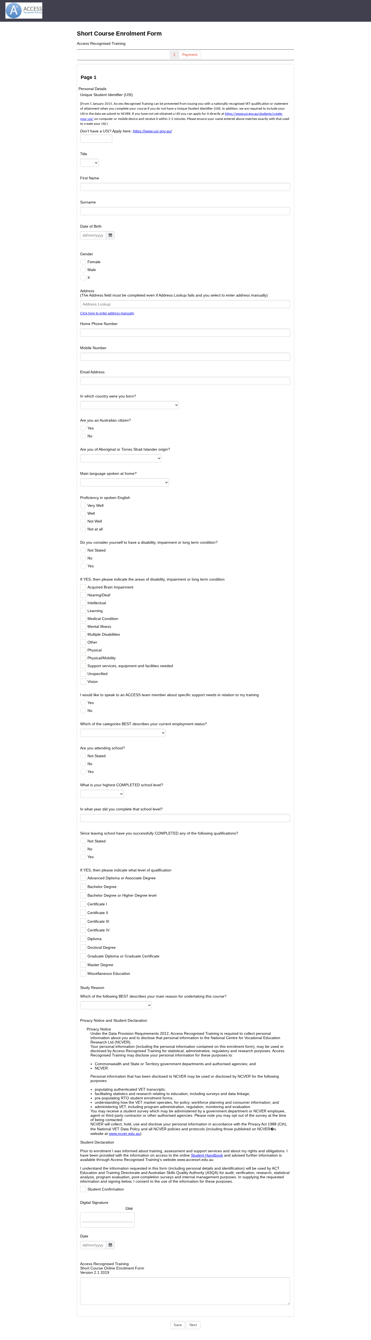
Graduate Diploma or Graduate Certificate (123, 956)
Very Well (95, 505)
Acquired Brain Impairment (110, 587)
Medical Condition (102, 618)
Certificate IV (98, 930)
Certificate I (97, 904)
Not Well (94, 521)
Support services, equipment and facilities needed (130, 666)
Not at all (95, 529)
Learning (95, 611)
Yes (90, 428)
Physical (94, 650)
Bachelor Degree (102, 886)
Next (193, 1325)
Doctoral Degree (101, 947)
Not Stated (96, 550)
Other (92, 642)
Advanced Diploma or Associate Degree (121, 878)
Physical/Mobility (101, 658)
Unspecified (97, 673)
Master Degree (100, 965)
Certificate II (97, 913)
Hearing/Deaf (98, 595)
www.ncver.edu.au (124, 1133)
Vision (92, 681)
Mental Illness (99, 626)
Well (91, 513)
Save (178, 1325)
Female (93, 262)
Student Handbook (207, 1155)
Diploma (94, 939)
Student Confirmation (105, 1189)
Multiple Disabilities (103, 634)
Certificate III (98, 921)
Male (91, 270)
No (89, 436)
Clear (129, 1208)
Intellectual (96, 603)
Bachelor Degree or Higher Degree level (121, 895)
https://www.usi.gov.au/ (152, 131)
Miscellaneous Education (108, 973)
